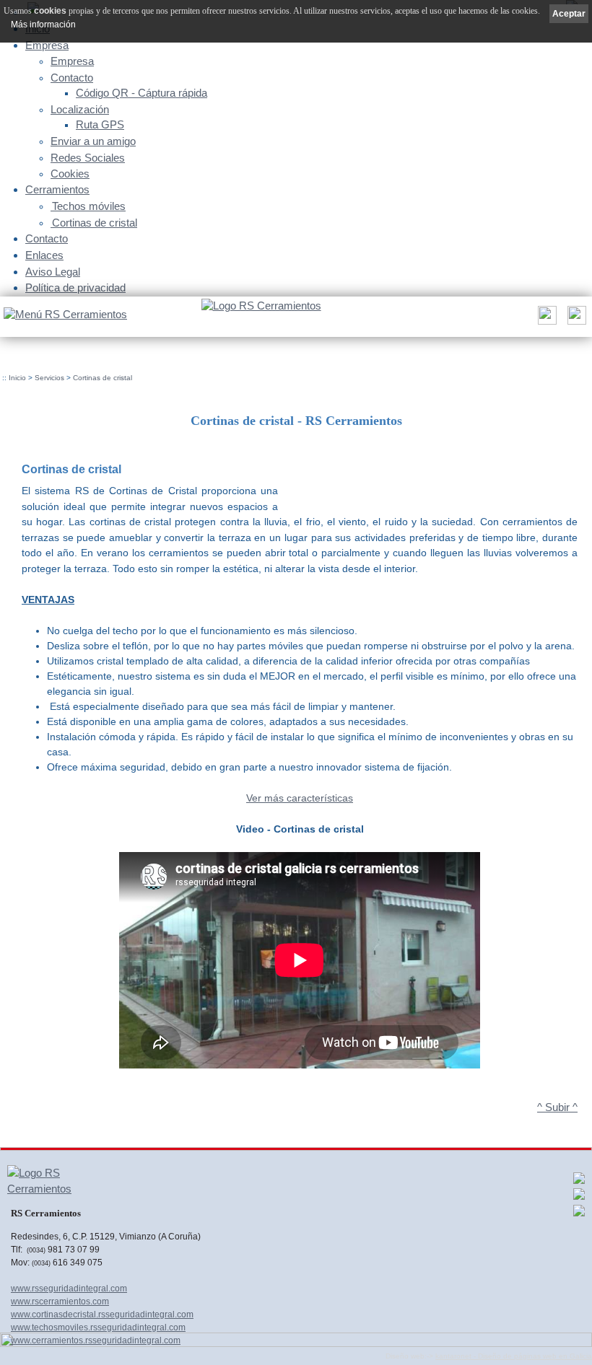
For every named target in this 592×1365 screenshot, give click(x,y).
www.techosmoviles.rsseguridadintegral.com (98, 1327)
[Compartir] (545, 319)
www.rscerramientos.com (60, 1301)
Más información (43, 24)
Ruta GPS (100, 125)
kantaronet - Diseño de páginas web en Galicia (513, 1356)
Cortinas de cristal (94, 223)
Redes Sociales (88, 158)
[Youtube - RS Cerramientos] (579, 1214)
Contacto (72, 78)
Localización (80, 109)
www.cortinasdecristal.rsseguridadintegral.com (102, 1314)
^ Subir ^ (557, 1107)
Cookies (70, 174)
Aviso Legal (52, 271)
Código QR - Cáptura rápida (141, 93)
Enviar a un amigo (93, 141)
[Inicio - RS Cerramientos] (260, 307)
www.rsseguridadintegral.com (69, 1288)
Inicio (17, 378)
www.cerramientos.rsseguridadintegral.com (95, 1340)
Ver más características (299, 798)
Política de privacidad (75, 287)
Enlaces (44, 255)
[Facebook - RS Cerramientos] (579, 1181)
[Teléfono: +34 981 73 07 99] (575, 319)
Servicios (49, 378)
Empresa (47, 45)
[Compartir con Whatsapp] (579, 1197)
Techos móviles (89, 206)
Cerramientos (57, 189)
